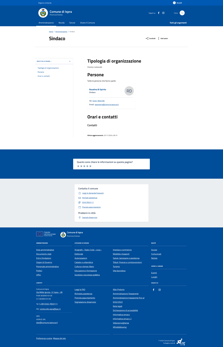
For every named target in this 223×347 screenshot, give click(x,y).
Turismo (116, 266)
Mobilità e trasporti (121, 254)
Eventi (154, 272)
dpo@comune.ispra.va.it (47, 322)
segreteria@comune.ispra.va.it (107, 104)
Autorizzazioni (81, 258)
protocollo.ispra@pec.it (50, 309)
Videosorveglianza (121, 322)
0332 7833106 (99, 100)
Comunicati (156, 254)
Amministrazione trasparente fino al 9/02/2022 (128, 300)
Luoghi (154, 277)
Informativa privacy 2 (122, 318)
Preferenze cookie (44, 338)
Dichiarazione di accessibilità (125, 310)
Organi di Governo (44, 262)
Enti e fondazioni (43, 258)
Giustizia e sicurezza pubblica (87, 274)
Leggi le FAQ (80, 289)
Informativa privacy (121, 314)
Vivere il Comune (87, 22)
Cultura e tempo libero (84, 266)
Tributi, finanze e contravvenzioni (127, 262)
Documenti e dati (43, 254)
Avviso (154, 249)
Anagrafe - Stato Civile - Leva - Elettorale (88, 252)
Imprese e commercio (122, 249)
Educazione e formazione (86, 270)
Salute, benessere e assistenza (126, 258)
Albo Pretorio (119, 289)
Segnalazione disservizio (85, 302)
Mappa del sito (59, 338)
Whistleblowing (119, 327)
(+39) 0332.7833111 (48, 303)
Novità (61, 22)
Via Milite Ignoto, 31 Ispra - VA (49, 292)
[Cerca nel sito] (182, 12)
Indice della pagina (43, 61)
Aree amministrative (45, 249)
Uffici (38, 274)
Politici (39, 270)
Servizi (72, 22)
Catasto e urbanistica (84, 262)
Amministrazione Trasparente (126, 293)
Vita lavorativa (119, 270)
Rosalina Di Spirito (97, 89)
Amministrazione (46, 22)
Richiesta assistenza (83, 293)
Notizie (154, 258)
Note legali (117, 306)
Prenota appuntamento (85, 297)
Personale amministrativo (47, 266)
